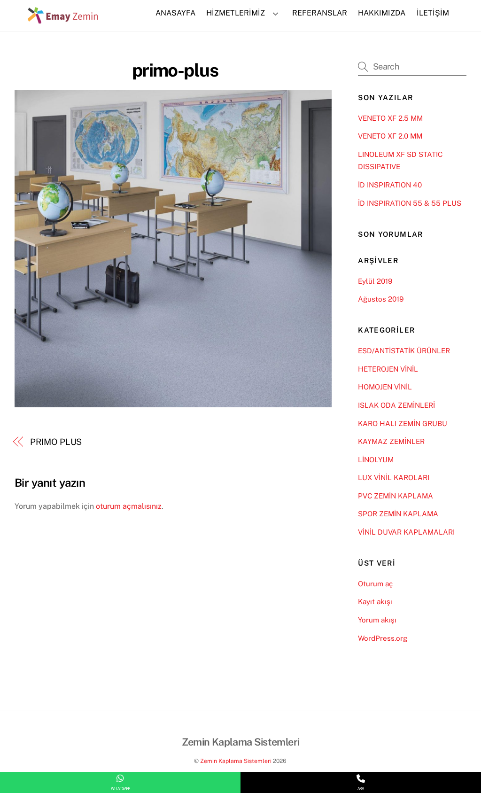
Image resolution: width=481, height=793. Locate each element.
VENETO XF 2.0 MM (390, 136)
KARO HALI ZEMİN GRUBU (402, 424)
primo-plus (175, 70)
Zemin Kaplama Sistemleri (236, 760)
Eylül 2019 (375, 281)
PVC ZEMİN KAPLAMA (395, 496)
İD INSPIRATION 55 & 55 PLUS (409, 203)
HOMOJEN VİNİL (385, 387)
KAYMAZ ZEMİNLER (391, 441)
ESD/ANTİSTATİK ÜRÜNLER (404, 351)
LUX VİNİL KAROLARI (393, 478)
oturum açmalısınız (129, 506)
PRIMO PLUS (56, 442)
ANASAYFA (175, 12)
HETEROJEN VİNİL (388, 369)
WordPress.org (382, 638)
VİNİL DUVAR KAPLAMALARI (406, 532)
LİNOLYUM (376, 460)
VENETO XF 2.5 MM (390, 118)
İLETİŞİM (433, 12)
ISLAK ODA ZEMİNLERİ (396, 405)
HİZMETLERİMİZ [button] (235, 12)
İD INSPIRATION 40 (390, 185)
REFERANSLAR (319, 12)
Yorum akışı (377, 620)
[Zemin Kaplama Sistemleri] (63, 18)
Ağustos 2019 (380, 299)
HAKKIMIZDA (381, 12)
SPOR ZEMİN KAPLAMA (398, 514)
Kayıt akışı (375, 602)
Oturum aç (375, 584)
